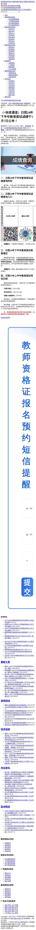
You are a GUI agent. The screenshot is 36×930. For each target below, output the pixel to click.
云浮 (16, 911)
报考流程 (8, 893)
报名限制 (8, 877)
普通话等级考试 (29, 1)
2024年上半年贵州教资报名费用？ (16, 723)
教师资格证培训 (10, 71)
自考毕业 (11, 91)
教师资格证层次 (10, 17)
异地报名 (11, 39)
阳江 (16, 909)
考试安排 (11, 83)
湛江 (9, 905)
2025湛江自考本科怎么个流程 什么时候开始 (19, 822)
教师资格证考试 (10, 45)
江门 (13, 905)
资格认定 (11, 53)
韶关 (13, 909)
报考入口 (11, 33)
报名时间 (11, 29)
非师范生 (11, 43)
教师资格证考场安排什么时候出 (15, 713)
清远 (6, 911)
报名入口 (8, 873)
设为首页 (11, 5)
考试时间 (11, 35)
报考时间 (8, 889)
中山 (13, 913)
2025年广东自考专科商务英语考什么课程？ (19, 818)
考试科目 (11, 47)
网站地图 (4, 5)
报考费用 (8, 895)
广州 (6, 913)
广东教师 (11, 65)
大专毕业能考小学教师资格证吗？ (16, 711)
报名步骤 (8, 881)
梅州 (13, 911)
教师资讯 (8, 61)
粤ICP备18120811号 (17, 918)
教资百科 (8, 97)
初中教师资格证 (13, 23)
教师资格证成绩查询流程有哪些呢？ (17, 632)
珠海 (9, 909)
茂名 (9, 911)
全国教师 (11, 63)
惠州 (16, 913)
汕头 (6, 905)
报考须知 (8, 897)
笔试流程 (8, 847)
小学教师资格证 (13, 21)
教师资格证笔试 (6, 1)
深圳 (16, 907)
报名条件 (11, 31)
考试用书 (11, 55)
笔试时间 (8, 851)
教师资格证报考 (10, 27)
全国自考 (11, 93)
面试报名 (11, 49)
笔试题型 (11, 51)
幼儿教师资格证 (13, 19)
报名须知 (11, 37)
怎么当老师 (12, 69)
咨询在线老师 (5, 317)
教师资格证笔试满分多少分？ (15, 649)
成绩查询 (11, 59)
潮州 (6, 909)
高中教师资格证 (13, 25)
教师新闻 (11, 67)
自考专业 (11, 85)
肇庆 (13, 907)
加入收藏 (17, 5)
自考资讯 (8, 79)
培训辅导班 (12, 77)
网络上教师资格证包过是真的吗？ (16, 705)
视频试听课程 (13, 75)
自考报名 (11, 81)
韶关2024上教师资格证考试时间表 (16, 725)
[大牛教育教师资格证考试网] (11, 7)
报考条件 (8, 891)
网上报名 (4, 3)
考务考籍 (11, 89)
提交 (27, 587)
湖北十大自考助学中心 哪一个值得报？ (18, 815)
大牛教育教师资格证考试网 (13, 128)
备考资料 (11, 57)
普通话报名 (12, 73)
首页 (6, 15)
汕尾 (9, 907)
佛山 (9, 913)
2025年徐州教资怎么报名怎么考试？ (17, 707)
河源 (16, 905)
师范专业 (11, 41)
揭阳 (6, 907)
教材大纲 (11, 95)
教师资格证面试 (17, 1)
